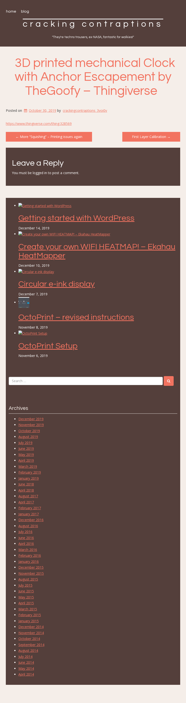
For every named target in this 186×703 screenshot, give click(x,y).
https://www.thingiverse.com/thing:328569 (39, 123)
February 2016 (29, 555)
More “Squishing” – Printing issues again (49, 136)
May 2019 (26, 454)
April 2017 (26, 502)
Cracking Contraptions (93, 24)
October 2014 (29, 638)
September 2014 (31, 644)
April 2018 (26, 490)
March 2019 (27, 466)
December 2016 (31, 519)
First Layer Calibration (151, 136)
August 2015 (28, 579)
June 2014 (26, 662)
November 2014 (31, 632)
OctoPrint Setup (48, 346)
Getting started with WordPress (76, 218)
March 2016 (27, 549)
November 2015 (31, 573)
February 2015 (29, 615)
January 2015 (28, 621)
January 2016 (28, 561)
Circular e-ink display (56, 284)
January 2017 (28, 514)
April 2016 (26, 543)
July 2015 (25, 585)
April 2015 (26, 603)
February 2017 (29, 508)
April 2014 (26, 674)
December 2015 (31, 567)
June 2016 (26, 537)
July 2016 (25, 531)
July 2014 (25, 656)
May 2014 (26, 668)
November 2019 (31, 424)
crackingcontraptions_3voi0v (85, 110)
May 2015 (26, 597)
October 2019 (29, 430)
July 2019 (25, 442)
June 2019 (26, 448)
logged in (40, 172)
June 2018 (26, 484)
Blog (25, 11)
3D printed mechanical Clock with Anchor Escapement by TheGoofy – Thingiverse (95, 77)
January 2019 (28, 478)
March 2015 (27, 609)
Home (11, 11)
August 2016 (28, 526)
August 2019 (28, 436)
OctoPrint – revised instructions (76, 317)
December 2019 (31, 419)
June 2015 (26, 591)
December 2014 (31, 626)
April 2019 (26, 460)
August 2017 (28, 496)
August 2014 (28, 650)
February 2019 (29, 472)
